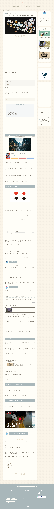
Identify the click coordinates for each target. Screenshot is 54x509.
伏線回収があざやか (11, 112)
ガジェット (13, 498)
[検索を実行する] (35, 486)
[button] (16, 36)
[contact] (45, 24)
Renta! (8, 464)
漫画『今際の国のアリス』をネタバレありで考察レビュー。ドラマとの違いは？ (23, 363)
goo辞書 (8, 84)
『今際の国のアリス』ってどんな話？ (45, 111)
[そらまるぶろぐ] (27, 3)
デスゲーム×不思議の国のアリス (13, 108)
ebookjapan (8, 466)
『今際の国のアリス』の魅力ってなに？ (14, 107)
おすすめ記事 (8, 498)
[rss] (27, 506)
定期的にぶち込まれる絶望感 (13, 113)
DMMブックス (9, 467)
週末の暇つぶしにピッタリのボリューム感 (14, 114)
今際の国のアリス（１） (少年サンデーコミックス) (18, 153)
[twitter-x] (43, 24)
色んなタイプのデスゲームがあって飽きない (15, 109)
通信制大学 (8, 502)
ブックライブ (9, 463)
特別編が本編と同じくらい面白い (13, 110)
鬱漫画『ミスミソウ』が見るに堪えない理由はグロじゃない (21, 309)
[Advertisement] (20, 45)
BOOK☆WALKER (9, 465)
